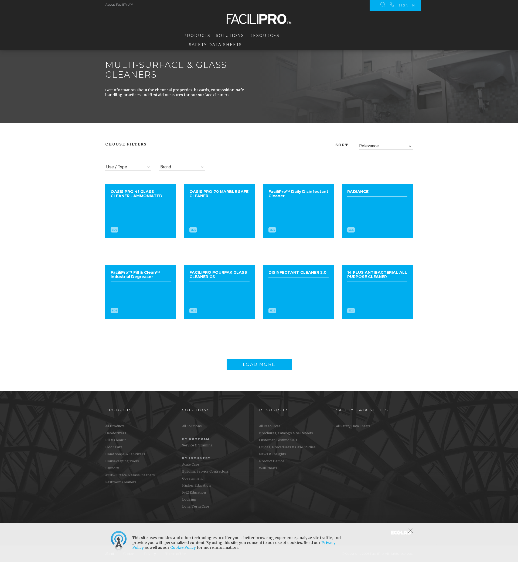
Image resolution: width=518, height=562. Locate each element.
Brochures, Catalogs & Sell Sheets (286, 433)
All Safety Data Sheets (353, 426)
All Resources (270, 426)
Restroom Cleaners (121, 482)
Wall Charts (268, 468)
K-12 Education (194, 492)
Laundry (112, 468)
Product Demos (272, 461)
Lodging (189, 499)
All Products (115, 426)
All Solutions (192, 426)
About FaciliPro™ (119, 4)
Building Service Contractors (205, 471)
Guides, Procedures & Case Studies (287, 447)
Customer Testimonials (278, 440)
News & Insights (272, 454)
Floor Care (113, 447)
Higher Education (196, 485)
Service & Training (197, 445)
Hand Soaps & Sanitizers (125, 454)
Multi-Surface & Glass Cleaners (130, 475)
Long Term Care (195, 506)
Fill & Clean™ (115, 440)
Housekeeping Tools (122, 461)
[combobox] (386, 146)
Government (192, 478)
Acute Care (190, 464)
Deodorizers (115, 433)
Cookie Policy (183, 547)
